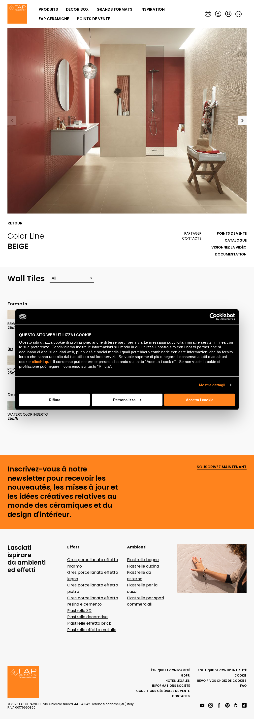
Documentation (231, 254)
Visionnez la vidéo (229, 247)
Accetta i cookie (199, 399)
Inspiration (152, 9)
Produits (48, 9)
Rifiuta (54, 399)
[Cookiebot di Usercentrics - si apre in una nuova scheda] (213, 317)
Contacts (191, 238)
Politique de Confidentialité (222, 670)
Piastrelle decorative (87, 617)
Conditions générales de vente (163, 691)
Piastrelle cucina (143, 566)
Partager (192, 233)
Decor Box (77, 9)
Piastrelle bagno (143, 560)
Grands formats (114, 9)
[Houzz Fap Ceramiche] (236, 705)
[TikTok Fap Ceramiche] (244, 705)
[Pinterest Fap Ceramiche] (227, 705)
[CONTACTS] (208, 14)
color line (25, 235)
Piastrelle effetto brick (89, 623)
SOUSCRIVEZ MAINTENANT (222, 467)
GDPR (185, 675)
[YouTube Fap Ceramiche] (202, 705)
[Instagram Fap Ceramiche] (210, 705)
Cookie (240, 675)
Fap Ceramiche (54, 18)
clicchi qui (41, 361)
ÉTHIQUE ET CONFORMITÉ (170, 670)
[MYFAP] (228, 14)
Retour (15, 223)
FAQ (243, 685)
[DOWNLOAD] (218, 14)
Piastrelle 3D (79, 610)
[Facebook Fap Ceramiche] (219, 705)
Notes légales (177, 681)
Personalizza (124, 399)
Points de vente (93, 18)
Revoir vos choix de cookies (222, 681)
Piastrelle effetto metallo (91, 630)
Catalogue (236, 240)
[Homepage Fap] (17, 14)
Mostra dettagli (212, 385)
